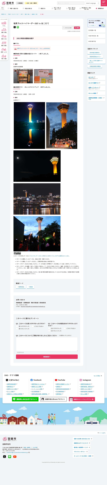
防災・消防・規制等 (32, 3)
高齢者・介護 (34, 14)
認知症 (31, 287)
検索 (78, 27)
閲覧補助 (20, 3)
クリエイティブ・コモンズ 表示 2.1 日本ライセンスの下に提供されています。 (49, 256)
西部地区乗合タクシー (96, 56)
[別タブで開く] (14, 27)
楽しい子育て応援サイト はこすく (96, 61)
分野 (22, 14)
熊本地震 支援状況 (94, 52)
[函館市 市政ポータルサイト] (8, 3)
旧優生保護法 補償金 (95, 66)
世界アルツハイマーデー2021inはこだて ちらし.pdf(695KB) (33, 48)
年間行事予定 (92, 41)
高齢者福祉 (21, 287)
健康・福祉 (27, 14)
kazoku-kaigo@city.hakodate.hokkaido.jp (33, 306)
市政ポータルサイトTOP (13, 14)
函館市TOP (3, 14)
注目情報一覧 (92, 30)
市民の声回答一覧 (93, 36)
